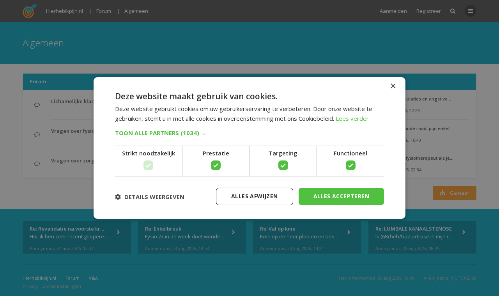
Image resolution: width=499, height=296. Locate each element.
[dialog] (249, 148)
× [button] (393, 86)
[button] (249, 132)
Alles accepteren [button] (341, 196)
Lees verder (352, 118)
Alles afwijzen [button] (254, 196)
